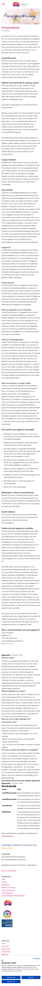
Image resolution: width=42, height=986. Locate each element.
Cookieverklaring (7, 836)
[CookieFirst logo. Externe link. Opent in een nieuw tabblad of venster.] (2, 960)
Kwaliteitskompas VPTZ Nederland (13, 896)
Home (4, 943)
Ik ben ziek (5, 946)
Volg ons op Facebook (9, 871)
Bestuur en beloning (8, 887)
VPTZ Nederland (7, 893)
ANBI (3, 879)
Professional (6, 952)
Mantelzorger (6, 949)
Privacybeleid (36, 958)
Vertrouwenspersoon (8, 890)
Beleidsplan (5, 885)
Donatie (4, 882)
